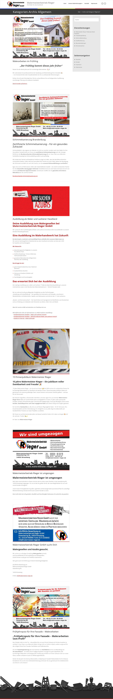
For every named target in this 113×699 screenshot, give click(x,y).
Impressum (94, 3)
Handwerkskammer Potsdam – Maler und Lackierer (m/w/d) (30, 314)
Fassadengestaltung (81, 35)
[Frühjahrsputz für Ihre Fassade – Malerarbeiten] (41, 607)
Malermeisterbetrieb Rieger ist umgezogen (33, 473)
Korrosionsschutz (80, 46)
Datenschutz (79, 67)
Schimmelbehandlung (81, 38)
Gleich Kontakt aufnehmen (20, 83)
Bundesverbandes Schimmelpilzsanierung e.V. (25, 176)
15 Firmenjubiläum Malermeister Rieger (32, 377)
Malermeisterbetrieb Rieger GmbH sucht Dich (35, 544)
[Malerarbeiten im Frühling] (41, 37)
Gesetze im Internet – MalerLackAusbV (24, 318)
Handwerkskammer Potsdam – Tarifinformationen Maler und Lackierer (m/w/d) (35, 316)
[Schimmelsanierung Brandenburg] (41, 115)
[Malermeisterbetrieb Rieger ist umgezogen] (41, 450)
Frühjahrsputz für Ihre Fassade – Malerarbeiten (36, 631)
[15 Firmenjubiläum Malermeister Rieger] (41, 351)
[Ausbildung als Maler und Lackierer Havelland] (41, 201)
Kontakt (87, 3)
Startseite (78, 59)
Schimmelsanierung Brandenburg (29, 139)
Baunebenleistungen (81, 43)
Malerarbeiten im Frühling (25, 61)
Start (65, 3)
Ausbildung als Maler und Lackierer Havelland (35, 218)
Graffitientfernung (80, 40)
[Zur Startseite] (16, 4)
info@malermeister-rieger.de (24, 575)
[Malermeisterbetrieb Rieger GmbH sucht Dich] (41, 523)
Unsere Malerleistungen (75, 3)
